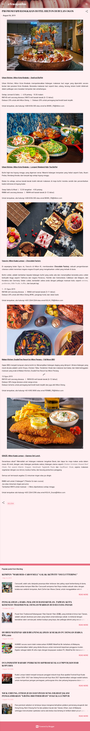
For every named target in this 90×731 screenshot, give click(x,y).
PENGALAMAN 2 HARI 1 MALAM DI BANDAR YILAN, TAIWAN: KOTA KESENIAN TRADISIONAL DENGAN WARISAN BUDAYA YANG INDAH (37, 603)
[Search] (86, 4)
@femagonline (17, 4)
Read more (83, 595)
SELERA (11, 504)
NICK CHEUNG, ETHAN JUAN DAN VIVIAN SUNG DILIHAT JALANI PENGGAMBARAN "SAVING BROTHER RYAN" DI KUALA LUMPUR (35, 694)
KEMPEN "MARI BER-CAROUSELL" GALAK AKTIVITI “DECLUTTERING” (39, 574)
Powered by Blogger (46, 726)
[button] (86, 12)
